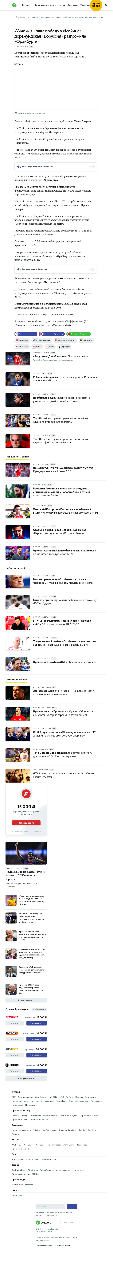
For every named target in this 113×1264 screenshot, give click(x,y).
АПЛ (62, 1097)
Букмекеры (17, 1125)
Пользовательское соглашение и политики (53, 1245)
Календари (49, 1101)
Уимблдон (33, 1170)
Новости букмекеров (21, 1130)
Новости (29, 1184)
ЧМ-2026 (53, 1097)
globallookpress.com (35, 113)
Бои (14, 1154)
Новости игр (17, 1195)
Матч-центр (36, 1101)
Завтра (25, 1115)
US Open (36, 1174)
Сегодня (16, 1115)
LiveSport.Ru (23, 17)
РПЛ (14, 1097)
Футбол (35, 17)
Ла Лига (69, 1097)
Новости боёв (32, 1159)
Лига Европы (41, 1097)
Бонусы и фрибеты (67, 1130)
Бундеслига (90, 1097)
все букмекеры (39, 1009)
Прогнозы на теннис (39, 1119)
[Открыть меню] (8, 5)
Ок (72, 1206)
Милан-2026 (17, 1184)
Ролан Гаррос (46, 1170)
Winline (36, 1130)
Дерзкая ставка (50, 1115)
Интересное (17, 1105)
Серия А (79, 1097)
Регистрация (36, 1023)
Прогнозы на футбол (78, 1101)
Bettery (15, 1134)
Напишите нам (68, 1222)
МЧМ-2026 (39, 1145)
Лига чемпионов (25, 1097)
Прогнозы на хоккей (90, 1115)
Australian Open (19, 1170)
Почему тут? (14, 1023)
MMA (14, 1159)
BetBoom (92, 1130)
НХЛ (20, 1145)
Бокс (21, 1159)
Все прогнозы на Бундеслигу (35, 269)
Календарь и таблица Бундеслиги (37, 166)
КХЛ (14, 1145)
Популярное (96, 1101)
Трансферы (61, 1101)
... (102, 9)
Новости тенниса (63, 1170)
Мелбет (45, 1130)
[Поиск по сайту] (107, 5)
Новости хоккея (54, 1145)
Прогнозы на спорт (22, 1110)
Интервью (30, 1105)
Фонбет (82, 1130)
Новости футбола (20, 1101)
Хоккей (15, 1139)
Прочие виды (18, 1179)
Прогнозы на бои (19, 1119)
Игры (14, 1190)
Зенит (54, 1130)
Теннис (15, 1165)
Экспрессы (36, 1115)
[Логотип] (14, 5)
